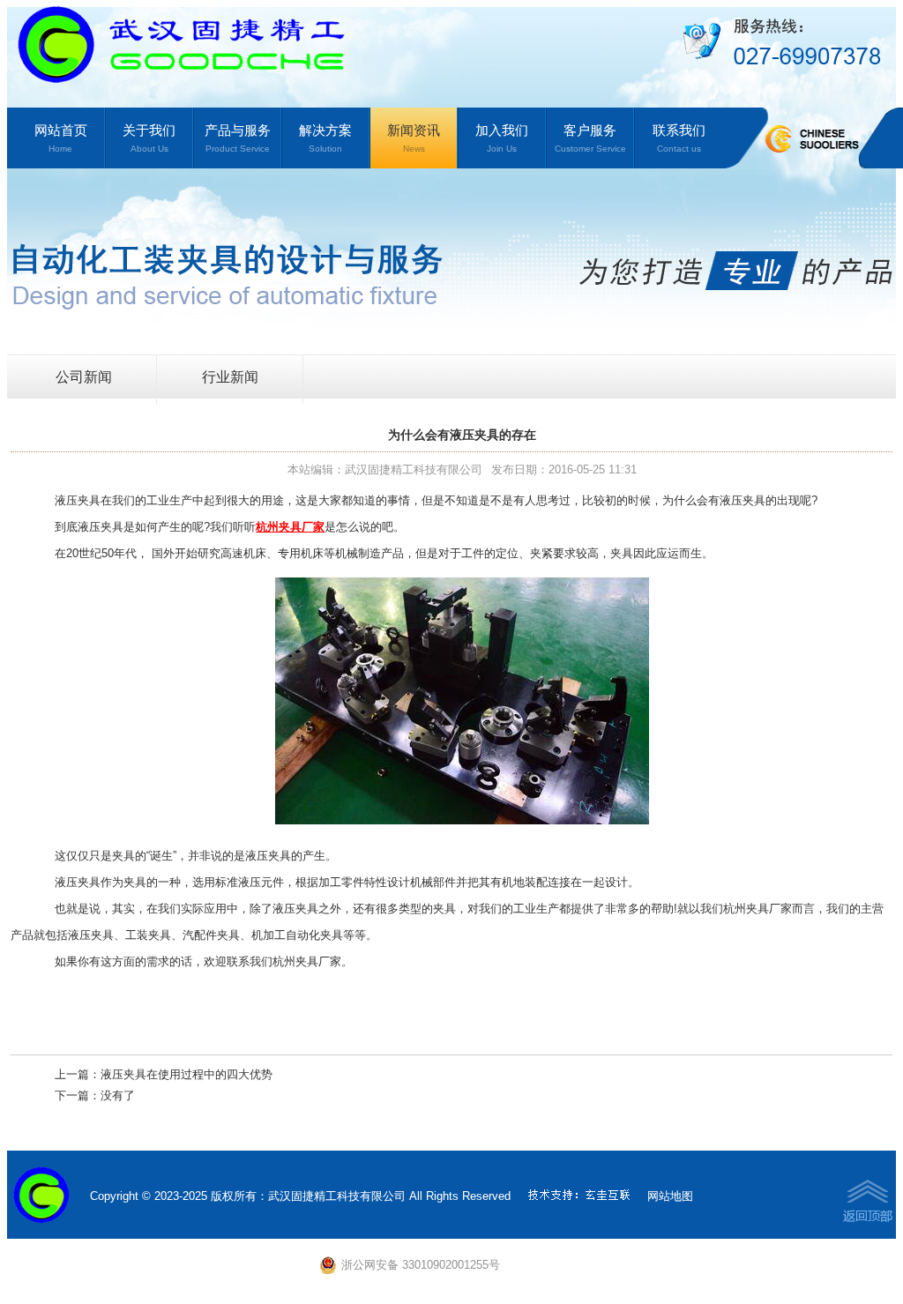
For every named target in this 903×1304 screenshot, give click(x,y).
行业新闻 (230, 376)
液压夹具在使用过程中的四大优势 (186, 1074)
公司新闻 (84, 376)
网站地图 (670, 1196)
